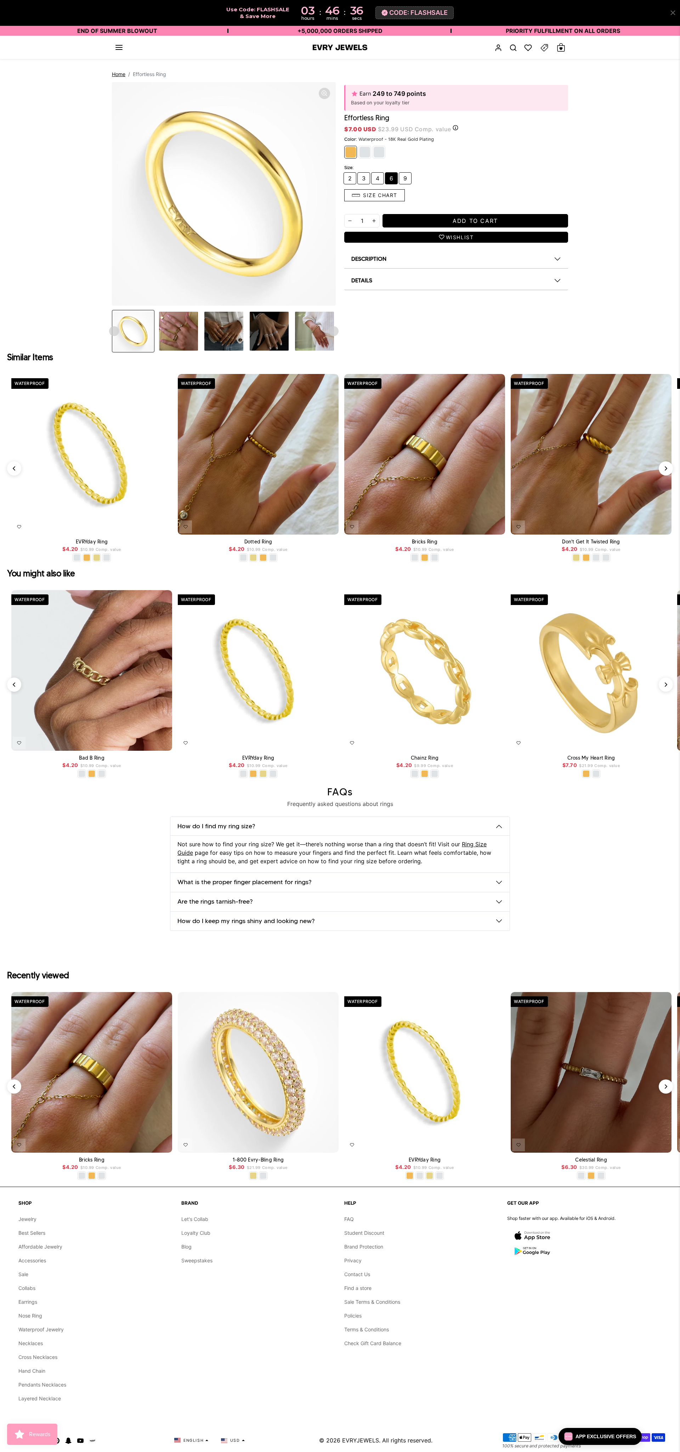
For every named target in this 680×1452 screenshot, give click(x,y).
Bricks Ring (424, 542)
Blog (186, 1247)
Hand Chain (31, 1371)
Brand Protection (363, 1247)
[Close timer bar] (673, 13)
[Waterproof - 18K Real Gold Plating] (350, 152)
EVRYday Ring (92, 542)
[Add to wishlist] (19, 526)
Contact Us (357, 1274)
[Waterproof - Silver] (364, 152)
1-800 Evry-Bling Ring (258, 1160)
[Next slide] (334, 331)
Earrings (27, 1302)
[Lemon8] (92, 1440)
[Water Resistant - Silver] (379, 152)
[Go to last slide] (114, 331)
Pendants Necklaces (42, 1385)
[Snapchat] (68, 1440)
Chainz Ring (425, 758)
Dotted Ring (258, 542)
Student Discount (364, 1233)
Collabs (26, 1288)
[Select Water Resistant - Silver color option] (77, 557)
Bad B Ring (91, 758)
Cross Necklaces (37, 1357)
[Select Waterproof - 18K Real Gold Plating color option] (87, 557)
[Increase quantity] (374, 220)
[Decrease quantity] (350, 220)
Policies (353, 1316)
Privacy (353, 1260)
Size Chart (380, 195)
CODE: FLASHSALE (418, 12)
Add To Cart (148, 525)
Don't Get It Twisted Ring (591, 542)
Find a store (358, 1288)
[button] (119, 47)
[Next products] (666, 468)
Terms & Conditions (366, 1329)
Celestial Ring (591, 1160)
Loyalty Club (195, 1233)
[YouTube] (80, 1440)
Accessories (32, 1260)
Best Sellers (31, 1233)
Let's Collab (194, 1219)
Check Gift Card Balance (372, 1343)
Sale (23, 1274)
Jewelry (27, 1219)
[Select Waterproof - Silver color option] (106, 557)
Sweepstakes (196, 1260)
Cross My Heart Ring (591, 758)
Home (118, 74)
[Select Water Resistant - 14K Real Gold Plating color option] (96, 557)
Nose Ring (30, 1316)
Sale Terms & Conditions (372, 1302)
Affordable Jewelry (40, 1247)
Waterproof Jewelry (41, 1329)
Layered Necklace (39, 1398)
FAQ (349, 1219)
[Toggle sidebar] (544, 47)
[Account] (498, 47)
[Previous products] (14, 468)
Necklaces (30, 1343)
